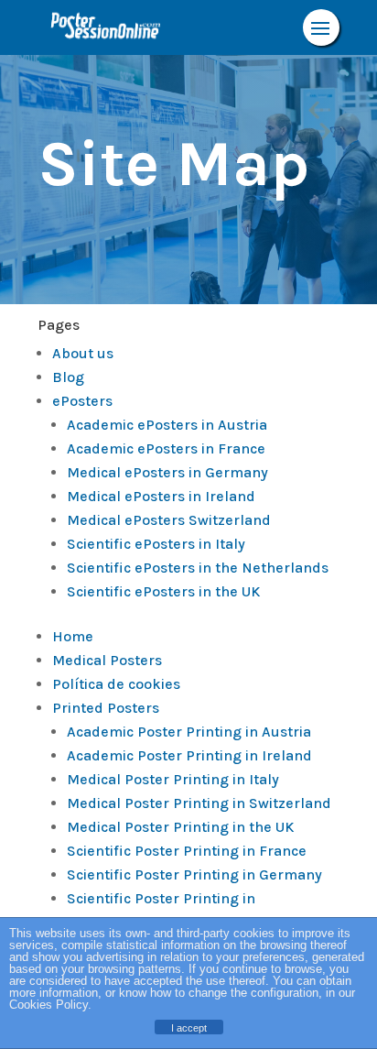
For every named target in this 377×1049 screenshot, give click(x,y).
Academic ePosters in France (166, 448)
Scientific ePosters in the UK (163, 591)
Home (72, 636)
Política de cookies (116, 684)
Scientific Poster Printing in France (187, 850)
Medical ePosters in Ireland (161, 496)
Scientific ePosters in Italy (156, 543)
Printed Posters (105, 707)
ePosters (82, 401)
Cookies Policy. (50, 1004)
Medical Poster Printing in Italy (173, 779)
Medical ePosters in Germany (167, 472)
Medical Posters (107, 660)
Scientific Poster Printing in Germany (194, 874)
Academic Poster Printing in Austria (189, 731)
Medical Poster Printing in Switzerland (199, 803)
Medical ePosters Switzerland (169, 520)
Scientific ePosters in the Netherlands (198, 567)
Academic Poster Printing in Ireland (189, 755)
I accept (189, 1027)
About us (82, 353)
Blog (68, 377)
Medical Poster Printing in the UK (180, 827)
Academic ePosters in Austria (167, 424)
